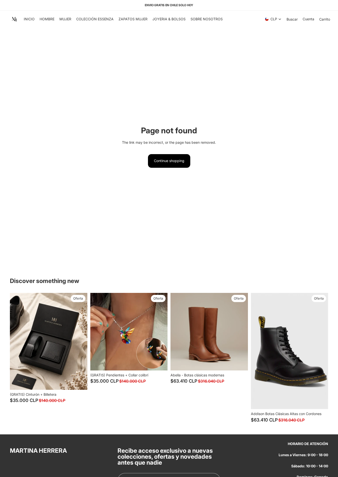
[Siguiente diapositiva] (79, 341)
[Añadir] (79, 382)
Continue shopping (169, 161)
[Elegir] (240, 362)
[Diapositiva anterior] (17, 341)
